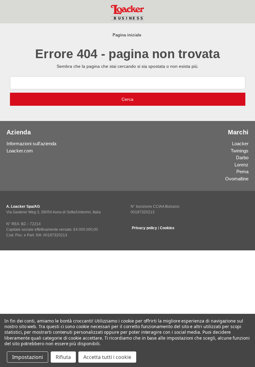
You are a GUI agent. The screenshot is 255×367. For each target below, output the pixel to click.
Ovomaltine (236, 178)
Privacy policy (144, 228)
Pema (242, 171)
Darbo (242, 157)
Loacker (240, 143)
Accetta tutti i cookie (107, 357)
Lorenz (241, 164)
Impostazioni (27, 357)
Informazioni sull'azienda (31, 143)
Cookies (167, 228)
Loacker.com (20, 150)
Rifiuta (63, 357)
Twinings (239, 150)
